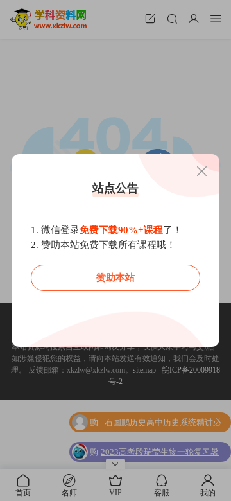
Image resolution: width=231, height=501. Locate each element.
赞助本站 (115, 277)
